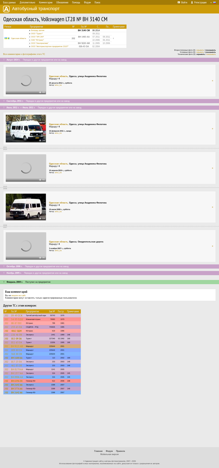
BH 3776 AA (16, 388)
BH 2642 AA (16, 384)
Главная (98, 451)
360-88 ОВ (16, 354)
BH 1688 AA (16, 357)
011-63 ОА (16, 342)
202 (6, 315)
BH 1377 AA (17, 373)
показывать (211, 54)
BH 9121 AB (17, 346)
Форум (109, 451)
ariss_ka (58, 85)
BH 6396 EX (16, 380)
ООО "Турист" (37, 33)
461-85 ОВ (16, 365)
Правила (120, 451)
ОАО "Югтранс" (37, 40)
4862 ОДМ (16, 330)
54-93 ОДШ (17, 319)
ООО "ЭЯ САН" (37, 37)
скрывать (200, 50)
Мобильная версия (109, 454)
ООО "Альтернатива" (39, 43)
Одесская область (18, 38)
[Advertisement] (109, 422)
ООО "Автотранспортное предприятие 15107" (49, 46)
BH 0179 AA (17, 369)
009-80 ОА (16, 350)
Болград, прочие (37, 30)
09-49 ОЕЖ (17, 315)
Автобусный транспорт (36, 8)
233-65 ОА (16, 327)
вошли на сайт (18, 295)
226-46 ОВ (16, 334)
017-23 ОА (16, 361)
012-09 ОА (16, 338)
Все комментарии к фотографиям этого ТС (24, 54)
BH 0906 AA (17, 377)
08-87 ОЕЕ (16, 323)
